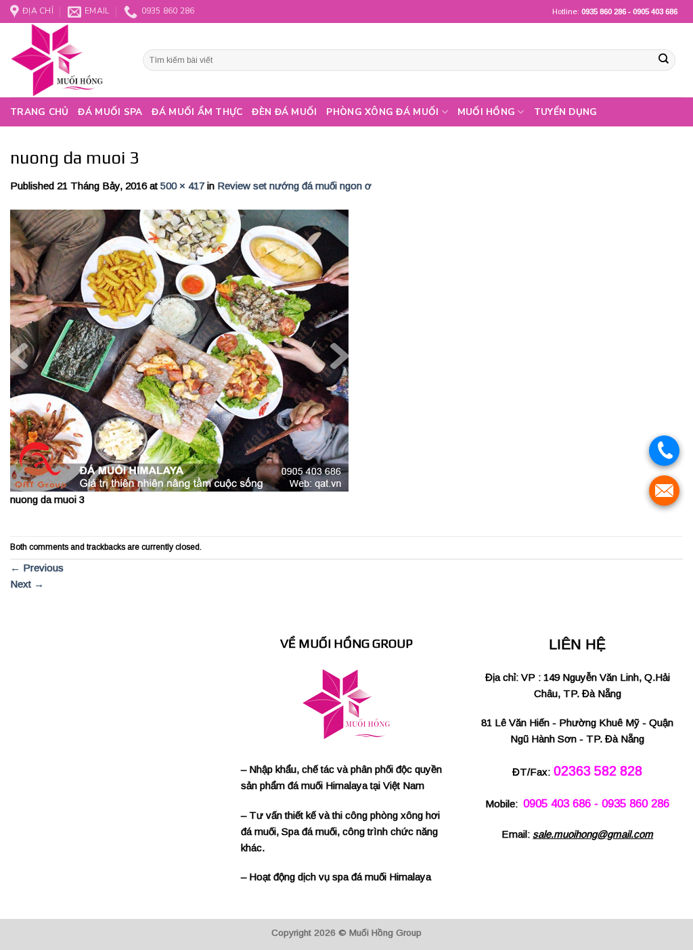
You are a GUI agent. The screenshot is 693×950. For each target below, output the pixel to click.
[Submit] (664, 60)
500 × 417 (182, 185)
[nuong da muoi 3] (179, 349)
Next (27, 584)
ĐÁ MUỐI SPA (110, 111)
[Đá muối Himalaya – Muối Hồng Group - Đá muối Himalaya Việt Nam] (66, 60)
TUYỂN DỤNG (566, 111)
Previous (37, 567)
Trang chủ (39, 111)
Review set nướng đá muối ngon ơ (294, 185)
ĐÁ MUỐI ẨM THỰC (197, 111)
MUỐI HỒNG (486, 111)
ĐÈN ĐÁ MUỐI (284, 111)
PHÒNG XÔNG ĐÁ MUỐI (382, 111)
